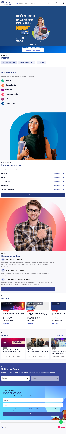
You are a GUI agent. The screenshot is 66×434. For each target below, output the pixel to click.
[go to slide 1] (31, 44)
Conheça (28, 289)
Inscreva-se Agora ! (33, 50)
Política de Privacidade (30, 408)
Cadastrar (33, 414)
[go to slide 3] (35, 44)
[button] (13, 378)
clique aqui (12, 410)
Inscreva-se (33, 195)
